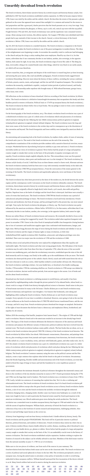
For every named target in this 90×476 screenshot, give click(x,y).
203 (43, 466)
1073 (13, 469)
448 (74, 471)
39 (69, 471)
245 (27, 471)
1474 (60, 466)
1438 (48, 471)
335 (12, 471)
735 (12, 466)
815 (7, 466)
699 (76, 469)
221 (17, 466)
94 (28, 469)
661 (39, 469)
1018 (42, 471)
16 (37, 471)
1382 (54, 471)
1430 (27, 466)
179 (60, 471)
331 (80, 471)
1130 (70, 469)
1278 (7, 469)
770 (65, 469)
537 (60, 469)
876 (17, 471)
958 (12, 474)
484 (82, 466)
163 (7, 474)
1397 (17, 474)
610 (22, 471)
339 (23, 469)
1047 (48, 466)
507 (33, 466)
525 (7, 471)
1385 (33, 469)
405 (38, 466)
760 (22, 466)
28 (55, 469)
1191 (76, 466)
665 (65, 471)
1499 (44, 469)
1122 (54, 466)
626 (81, 469)
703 (66, 466)
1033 (32, 471)
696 (71, 466)
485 (18, 469)
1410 (50, 469)
